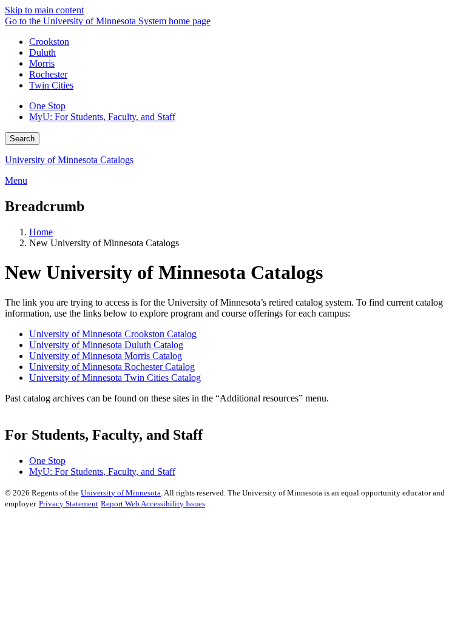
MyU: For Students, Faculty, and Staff (102, 117)
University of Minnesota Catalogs (69, 160)
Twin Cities (51, 85)
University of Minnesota (121, 492)
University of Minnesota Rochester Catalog (112, 366)
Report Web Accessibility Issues (153, 503)
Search (22, 138)
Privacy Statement (68, 503)
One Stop (47, 106)
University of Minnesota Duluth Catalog (106, 345)
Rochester (48, 74)
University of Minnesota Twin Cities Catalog (115, 377)
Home (41, 232)
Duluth (42, 52)
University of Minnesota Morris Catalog (105, 356)
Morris (42, 63)
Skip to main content (44, 10)
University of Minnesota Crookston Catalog (113, 334)
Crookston (49, 41)
